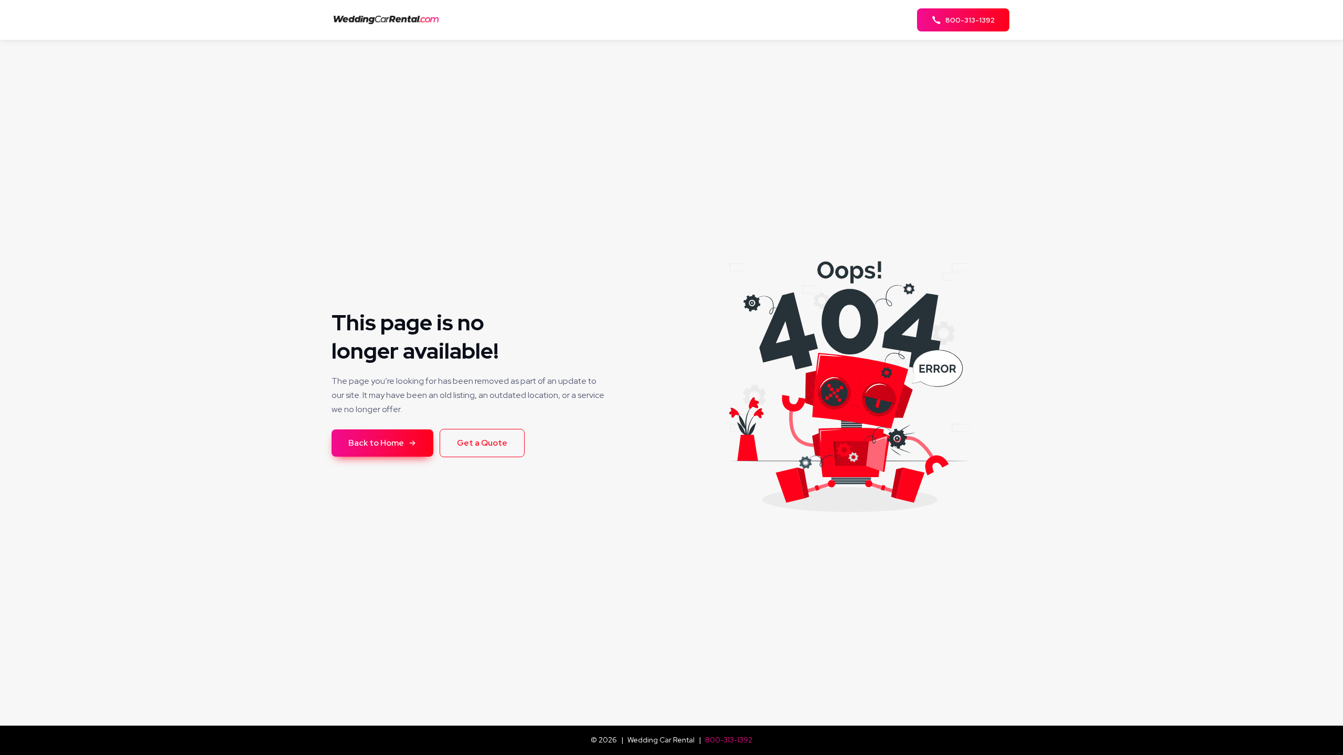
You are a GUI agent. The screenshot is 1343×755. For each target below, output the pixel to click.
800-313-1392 (728, 740)
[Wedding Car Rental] (389, 20)
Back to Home (376, 442)
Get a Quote (482, 442)
